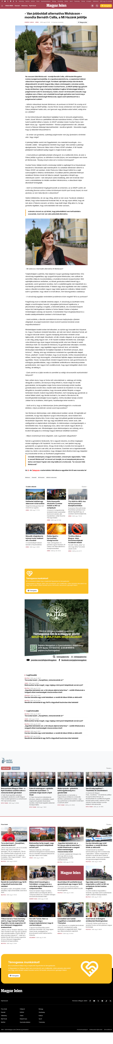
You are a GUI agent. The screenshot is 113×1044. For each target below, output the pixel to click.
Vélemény (21, 1)
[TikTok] (13, 1)
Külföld (33, 1)
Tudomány (77, 1)
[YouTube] (5, 1)
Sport (71, 1)
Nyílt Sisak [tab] (5, 768)
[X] (8, 1)
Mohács (27, 477)
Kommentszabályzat (82, 1029)
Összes (84, 486)
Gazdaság (60, 1)
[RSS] (16, 1)
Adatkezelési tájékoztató (95, 1029)
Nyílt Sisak (32, 5)
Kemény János (29, 22)
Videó (37, 1)
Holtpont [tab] (16, 768)
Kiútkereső (95, 1)
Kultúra (66, 1)
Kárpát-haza (23, 1019)
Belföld (27, 1)
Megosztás (83, 22)
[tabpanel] (56, 791)
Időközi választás (51, 477)
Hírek (37, 22)
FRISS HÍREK (9, 5)
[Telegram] (11, 1)
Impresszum (4, 1000)
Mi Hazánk (41, 477)
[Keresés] (97, 5)
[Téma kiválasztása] (92, 5)
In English (88, 1)
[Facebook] (2, 1)
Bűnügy (54, 1)
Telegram (36, 470)
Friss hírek (4, 1009)
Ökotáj (83, 1)
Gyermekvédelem (45, 1)
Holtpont (22, 1009)
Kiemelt (17, 5)
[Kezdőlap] (56, 5)
